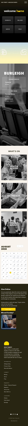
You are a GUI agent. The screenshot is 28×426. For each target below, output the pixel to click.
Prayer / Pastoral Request (10, 385)
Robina (5, 398)
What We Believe (8, 368)
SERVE (8, 29)
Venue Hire (6, 389)
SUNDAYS (8, 20)
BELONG (20, 20)
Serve (5, 376)
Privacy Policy (7, 366)
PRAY (20, 29)
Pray (5, 378)
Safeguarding (7, 363)
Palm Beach (7, 400)
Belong (5, 374)
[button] (25, 2)
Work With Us (7, 391)
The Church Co (14, 420)
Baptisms (6, 387)
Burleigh (6, 402)
